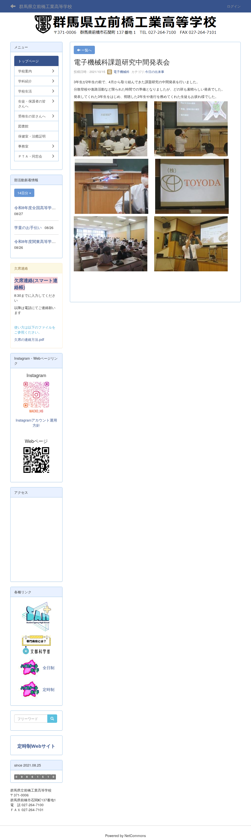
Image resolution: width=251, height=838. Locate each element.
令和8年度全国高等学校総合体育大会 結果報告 (56, 207)
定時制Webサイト (36, 746)
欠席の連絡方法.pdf (29, 339)
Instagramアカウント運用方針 (36, 422)
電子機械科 (121, 71)
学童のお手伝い (28, 227)
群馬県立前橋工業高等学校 (45, 6)
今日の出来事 (154, 71)
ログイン (234, 6)
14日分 (23, 192)
